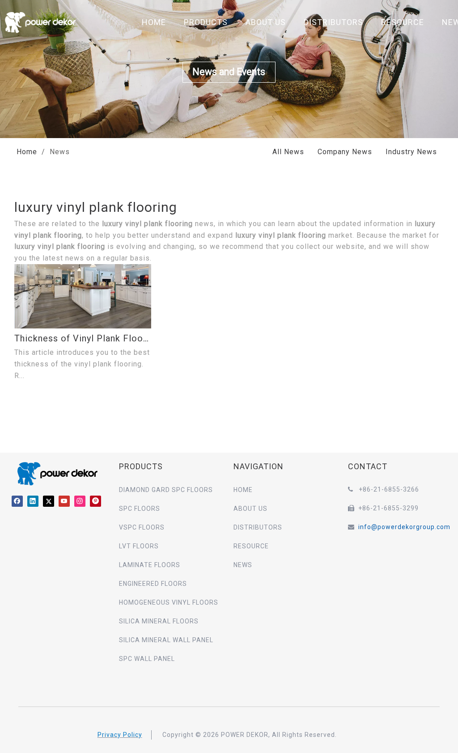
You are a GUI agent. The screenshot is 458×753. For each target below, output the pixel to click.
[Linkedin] (32, 500)
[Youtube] (64, 500)
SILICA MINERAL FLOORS (159, 621)
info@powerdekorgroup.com (404, 526)
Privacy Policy (120, 734)
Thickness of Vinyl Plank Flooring (82, 338)
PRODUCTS (206, 22)
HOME (154, 22)
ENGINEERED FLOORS (153, 583)
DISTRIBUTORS (333, 22)
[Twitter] (48, 500)
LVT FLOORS (139, 546)
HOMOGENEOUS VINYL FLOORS (168, 602)
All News (288, 151)
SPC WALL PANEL (147, 658)
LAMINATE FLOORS (149, 564)
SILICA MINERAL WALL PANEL (166, 640)
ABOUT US (266, 22)
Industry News (411, 151)
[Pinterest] (95, 500)
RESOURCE (402, 22)
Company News (345, 151)
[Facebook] (17, 500)
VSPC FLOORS (142, 527)
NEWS (242, 564)
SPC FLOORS (139, 508)
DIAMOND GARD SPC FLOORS (166, 489)
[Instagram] (79, 500)
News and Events (229, 71)
